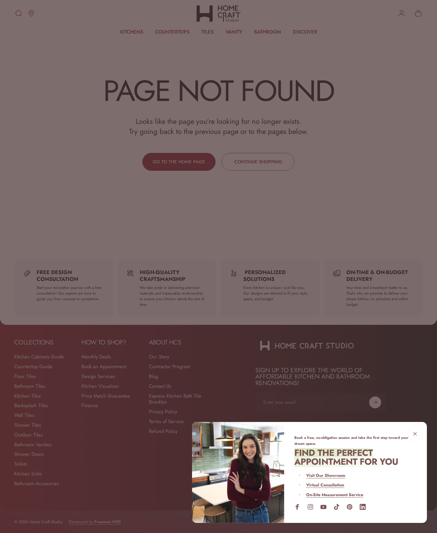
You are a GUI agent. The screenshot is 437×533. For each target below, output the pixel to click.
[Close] (415, 434)
